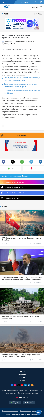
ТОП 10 (22, 380)
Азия (40, 14)
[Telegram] (25, 385)
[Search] (36, 2)
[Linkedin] (29, 385)
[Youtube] (22, 385)
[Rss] (32, 385)
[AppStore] (29, 403)
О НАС (22, 372)
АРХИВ (22, 377)
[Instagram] (15, 385)
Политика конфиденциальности (31, 411)
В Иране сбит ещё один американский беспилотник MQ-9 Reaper (22, 92)
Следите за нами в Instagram (15, 182)
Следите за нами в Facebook (15, 193)
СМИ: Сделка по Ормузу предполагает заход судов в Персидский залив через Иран (22, 79)
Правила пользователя (10, 411)
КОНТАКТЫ (22, 374)
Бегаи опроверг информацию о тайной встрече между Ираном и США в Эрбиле (20, 85)
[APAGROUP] (22, 397)
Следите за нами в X (12, 198)
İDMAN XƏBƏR (22, 135)
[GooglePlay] (15, 403)
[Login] (41, 2)
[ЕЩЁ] (40, 7)
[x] (18, 385)
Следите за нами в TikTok (14, 187)
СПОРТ (35, 7)
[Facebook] (12, 385)
